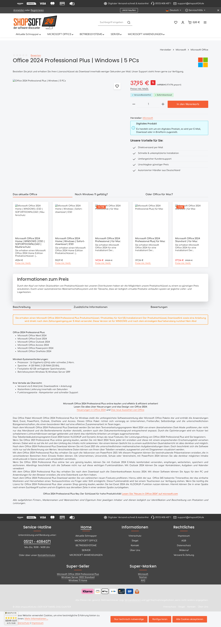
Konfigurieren (159, 619)
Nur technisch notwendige (129, 619)
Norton (143, 577)
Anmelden (18, 10)
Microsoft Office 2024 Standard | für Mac (187, 240)
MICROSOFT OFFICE (86, 541)
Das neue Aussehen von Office (127, 410)
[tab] (42, 307)
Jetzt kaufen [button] (129, 10)
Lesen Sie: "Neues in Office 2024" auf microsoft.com (150, 494)
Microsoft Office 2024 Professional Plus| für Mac (150, 240)
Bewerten (36, 55)
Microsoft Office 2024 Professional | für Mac (108, 240)
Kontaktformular (46, 555)
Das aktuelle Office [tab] (25, 194)
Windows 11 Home (78, 580)
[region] (68, 135)
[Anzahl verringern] (133, 104)
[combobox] (112, 22)
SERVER (86, 550)
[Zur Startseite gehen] (35, 22)
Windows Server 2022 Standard (78, 577)
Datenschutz (184, 545)
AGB (183, 541)
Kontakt (135, 545)
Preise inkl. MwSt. (139, 89)
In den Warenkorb (188, 104)
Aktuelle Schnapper (86, 536)
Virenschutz (135, 536)
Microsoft (148, 118)
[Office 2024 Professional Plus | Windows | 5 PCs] (68, 135)
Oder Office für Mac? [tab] (159, 194)
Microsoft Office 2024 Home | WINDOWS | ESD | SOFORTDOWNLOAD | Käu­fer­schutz (30, 242)
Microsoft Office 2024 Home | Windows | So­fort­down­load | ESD (70, 241)
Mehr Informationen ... (36, 619)
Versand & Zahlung (184, 555)
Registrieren (37, 10)
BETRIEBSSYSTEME (86, 545)
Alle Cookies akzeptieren (189, 619)
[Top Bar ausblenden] (218, 10)
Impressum (184, 536)
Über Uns (135, 550)
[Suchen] (128, 22)
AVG (143, 580)
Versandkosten (133, 600)
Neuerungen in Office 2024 (91, 410)
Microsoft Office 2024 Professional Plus (78, 574)
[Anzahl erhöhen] (163, 104)
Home (86, 527)
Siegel (135, 541)
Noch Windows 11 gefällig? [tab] (91, 194)
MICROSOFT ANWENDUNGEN (86, 555)
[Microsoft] (203, 62)
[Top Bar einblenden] (205, 22)
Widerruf (184, 550)
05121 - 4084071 (37, 542)
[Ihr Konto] (183, 22)
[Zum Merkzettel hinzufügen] (117, 86)
